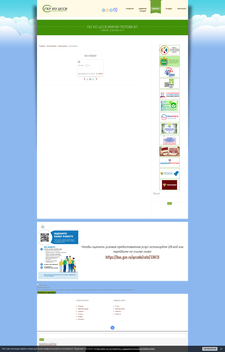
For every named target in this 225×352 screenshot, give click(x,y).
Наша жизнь (62, 46)
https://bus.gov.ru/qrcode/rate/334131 (132, 257)
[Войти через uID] (112, 328)
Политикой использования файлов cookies (139, 349)
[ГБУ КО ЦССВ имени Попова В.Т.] (54, 8)
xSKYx (100, 74)
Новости (118, 314)
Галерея (80, 311)
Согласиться (210, 349)
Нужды (80, 316)
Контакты (81, 319)
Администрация (83, 309)
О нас (117, 306)
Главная (42, 46)
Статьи (80, 314)
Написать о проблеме (46, 292)
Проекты (118, 311)
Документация (120, 309)
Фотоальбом (51, 46)
